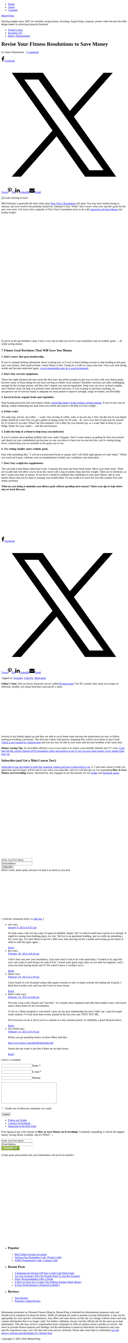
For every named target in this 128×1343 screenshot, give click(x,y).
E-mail (36, 1071)
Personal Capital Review (28, 1301)
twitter (94, 773)
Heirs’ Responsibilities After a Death (34, 1279)
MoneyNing (7, 15)
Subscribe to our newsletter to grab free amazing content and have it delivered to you (45, 767)
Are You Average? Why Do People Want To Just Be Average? (47, 1276)
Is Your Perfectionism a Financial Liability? (37, 1285)
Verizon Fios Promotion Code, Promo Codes (38, 1257)
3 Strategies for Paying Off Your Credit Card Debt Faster (44, 1273)
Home (11, 4)
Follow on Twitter (17, 1120)
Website (36, 1077)
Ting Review (21, 1298)
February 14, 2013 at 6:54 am (23, 1031)
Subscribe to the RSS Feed (22, 1126)
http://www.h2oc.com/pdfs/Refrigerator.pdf (30, 1042)
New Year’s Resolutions (63, 203)
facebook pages (111, 773)
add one (38, 918)
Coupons (13, 10)
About (11, 7)
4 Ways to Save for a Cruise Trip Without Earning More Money (48, 1282)
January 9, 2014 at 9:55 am (22, 927)
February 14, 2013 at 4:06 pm (23, 997)
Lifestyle (28, 678)
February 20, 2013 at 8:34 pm (23, 953)
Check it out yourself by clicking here (21, 742)
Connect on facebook (19, 1123)
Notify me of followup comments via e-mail (28, 1108)
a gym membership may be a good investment (64, 368)
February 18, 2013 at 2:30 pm (23, 976)
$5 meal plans (66, 683)
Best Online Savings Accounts (31, 1254)
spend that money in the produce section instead (76, 402)
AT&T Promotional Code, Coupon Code (36, 1260)
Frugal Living (15, 30)
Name (36, 1065)
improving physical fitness (104, 209)
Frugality (18, 678)
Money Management (19, 35)
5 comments (32, 52)
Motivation (40, 678)
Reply (11, 947)
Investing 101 (15, 33)
